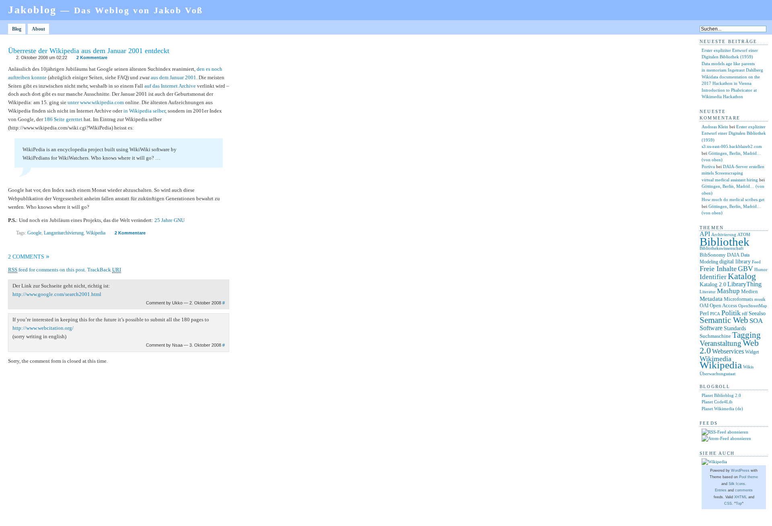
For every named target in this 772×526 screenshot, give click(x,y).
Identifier (713, 277)
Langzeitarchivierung (64, 233)
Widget (752, 352)
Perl (704, 313)
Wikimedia (715, 359)
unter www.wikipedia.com (96, 102)
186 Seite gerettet (63, 119)
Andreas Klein (715, 126)
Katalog (742, 276)
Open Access (723, 305)
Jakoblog (105, 10)
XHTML (740, 497)
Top (739, 503)
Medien (749, 291)
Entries (721, 490)
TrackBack (104, 270)
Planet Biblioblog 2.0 (721, 395)
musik (760, 299)
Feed (756, 261)
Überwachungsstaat (717, 374)
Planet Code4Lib (717, 401)
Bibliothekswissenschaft (721, 248)
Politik (731, 313)
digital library (735, 261)
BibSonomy (713, 255)
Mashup (728, 291)
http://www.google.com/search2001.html (56, 294)
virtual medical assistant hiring (730, 179)
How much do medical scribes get (733, 199)
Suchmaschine (715, 336)
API (705, 234)
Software (711, 328)
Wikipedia (95, 233)
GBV (745, 269)
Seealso (757, 313)
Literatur (708, 292)
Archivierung (723, 234)
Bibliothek (724, 241)
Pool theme (748, 477)
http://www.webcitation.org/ (43, 328)
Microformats (738, 299)
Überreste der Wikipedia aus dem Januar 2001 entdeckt (88, 51)
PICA (715, 313)
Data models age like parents (728, 63)
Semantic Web (724, 320)
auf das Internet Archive (170, 86)
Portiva (708, 166)
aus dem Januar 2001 (173, 77)
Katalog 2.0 (713, 284)
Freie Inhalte (718, 269)
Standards (735, 328)
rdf (744, 313)
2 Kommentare (91, 57)
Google (34, 233)
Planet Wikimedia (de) (722, 408)
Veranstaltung (720, 343)
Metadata (711, 299)
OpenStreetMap (752, 306)
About (38, 29)
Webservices (728, 351)
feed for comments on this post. (47, 270)
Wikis (748, 367)
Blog (16, 29)
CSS (728, 503)
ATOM (743, 234)
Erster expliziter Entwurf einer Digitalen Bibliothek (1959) (734, 133)
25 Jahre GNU (169, 220)
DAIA (733, 255)
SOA (756, 321)
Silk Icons (737, 484)
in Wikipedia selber (144, 111)
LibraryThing (744, 284)
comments (744, 490)
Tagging (746, 335)
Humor (761, 269)
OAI (704, 305)
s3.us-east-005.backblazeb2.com (732, 146)
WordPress (740, 470)
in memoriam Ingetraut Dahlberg (732, 70)
